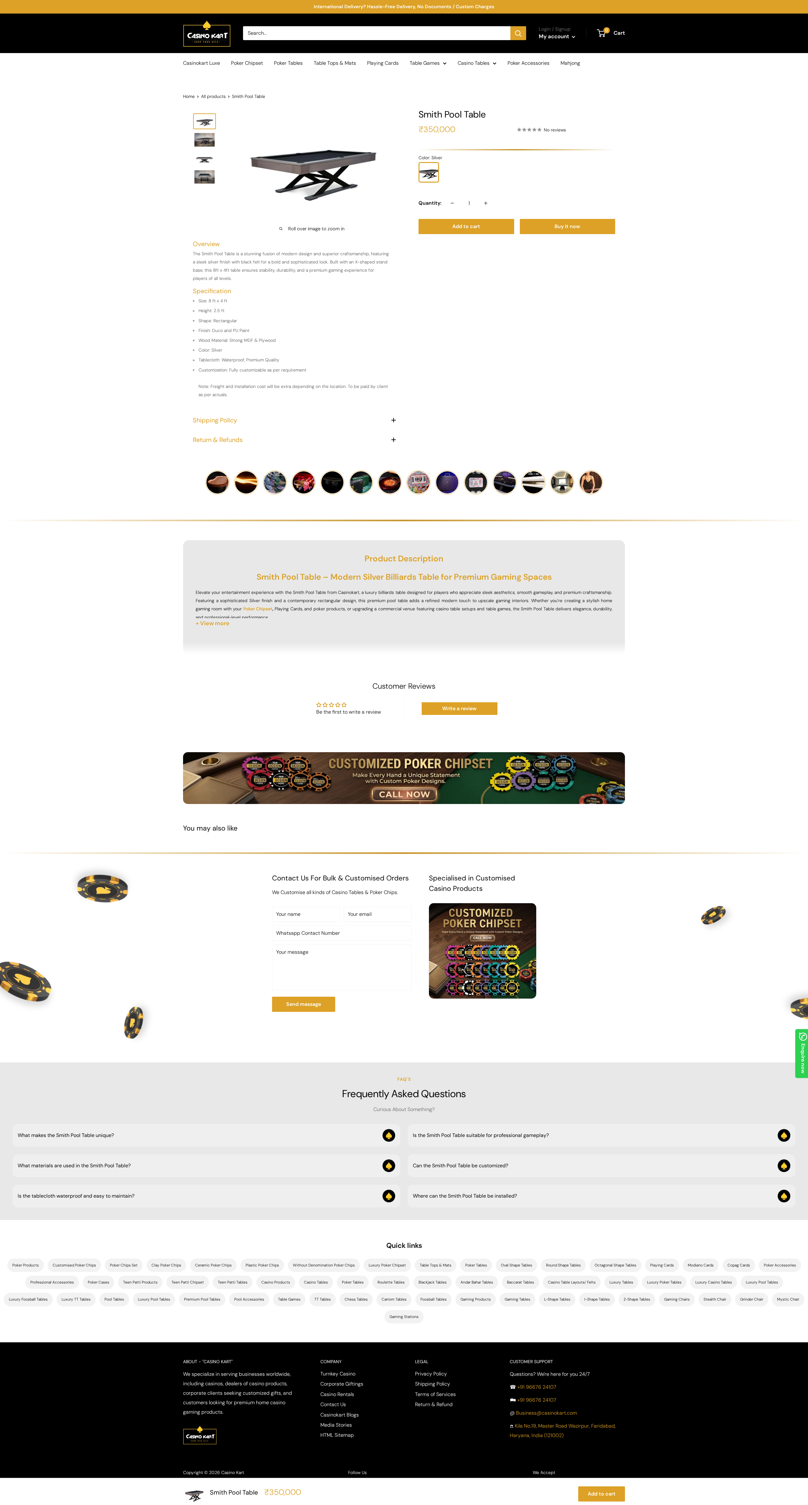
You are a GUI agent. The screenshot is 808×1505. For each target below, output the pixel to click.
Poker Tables (288, 63)
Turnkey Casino (337, 1373)
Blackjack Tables (433, 1282)
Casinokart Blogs (339, 1414)
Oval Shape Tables (516, 1265)
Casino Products (275, 1282)
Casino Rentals (337, 1394)
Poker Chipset (247, 63)
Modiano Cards (701, 1265)
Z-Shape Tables (637, 1299)
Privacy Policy (431, 1373)
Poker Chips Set (124, 1265)
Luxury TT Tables (76, 1299)
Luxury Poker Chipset (387, 1265)
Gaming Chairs (677, 1299)
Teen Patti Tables (232, 1282)
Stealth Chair (715, 1299)
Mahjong (570, 63)
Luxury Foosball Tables (28, 1299)
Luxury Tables (621, 1282)
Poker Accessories (529, 63)
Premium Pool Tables (202, 1299)
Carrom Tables (394, 1299)
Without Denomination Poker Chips (324, 1265)
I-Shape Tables (597, 1299)
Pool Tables (114, 1299)
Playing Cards (383, 63)
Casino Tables (474, 63)
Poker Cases (98, 1282)
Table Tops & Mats (335, 63)
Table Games (425, 63)
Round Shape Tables (563, 1265)
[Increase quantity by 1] (485, 203)
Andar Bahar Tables (476, 1282)
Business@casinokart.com (546, 1413)
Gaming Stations (404, 1316)
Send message (303, 1004)
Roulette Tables (391, 1282)
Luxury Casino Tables (713, 1282)
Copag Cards (739, 1265)
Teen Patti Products (140, 1282)
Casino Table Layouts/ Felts (572, 1282)
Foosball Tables (433, 1299)
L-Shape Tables (557, 1299)
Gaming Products (475, 1299)
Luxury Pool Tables (762, 1282)
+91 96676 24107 (536, 1387)
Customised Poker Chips (74, 1265)
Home (189, 96)
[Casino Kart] (200, 1425)
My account (554, 36)
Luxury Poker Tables (664, 1282)
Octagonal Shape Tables (615, 1265)
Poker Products (25, 1265)
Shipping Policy (432, 1384)
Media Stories (336, 1425)
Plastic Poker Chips (262, 1265)
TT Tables (322, 1299)
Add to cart (466, 226)
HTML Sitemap (337, 1435)
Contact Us (333, 1404)
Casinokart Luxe (201, 63)
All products (213, 96)
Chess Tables (356, 1299)
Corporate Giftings (341, 1384)
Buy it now (567, 226)
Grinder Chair (751, 1299)
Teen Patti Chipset (187, 1282)
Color (430, 157)
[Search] (518, 33)
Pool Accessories (249, 1299)
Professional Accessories (52, 1282)
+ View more (212, 623)
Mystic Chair (788, 1299)
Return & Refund (434, 1404)
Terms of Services (435, 1394)
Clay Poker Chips (166, 1265)
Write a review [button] (459, 708)
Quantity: (430, 203)
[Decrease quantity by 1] (452, 203)
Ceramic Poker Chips (213, 1265)
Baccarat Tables (520, 1282)
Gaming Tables (517, 1299)
